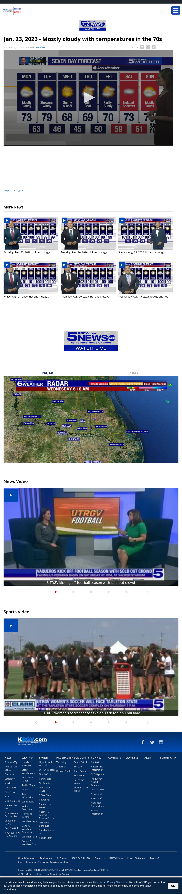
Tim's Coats (80, 771)
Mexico (8, 783)
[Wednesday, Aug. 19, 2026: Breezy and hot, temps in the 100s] (145, 277)
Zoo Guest (79, 775)
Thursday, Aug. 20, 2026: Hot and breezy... (85, 296)
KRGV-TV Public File (81, 858)
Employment (46, 858)
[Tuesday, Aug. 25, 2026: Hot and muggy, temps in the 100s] (31, 233)
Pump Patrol (80, 762)
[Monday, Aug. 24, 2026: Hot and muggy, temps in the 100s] (88, 233)
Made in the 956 (11, 807)
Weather (40, 47)
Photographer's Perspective (13, 814)
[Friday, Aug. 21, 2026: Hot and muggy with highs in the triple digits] (31, 277)
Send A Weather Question (27, 829)
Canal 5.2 (131, 757)
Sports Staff (45, 837)
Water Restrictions (28, 807)
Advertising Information (97, 768)
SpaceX (8, 796)
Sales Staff (96, 798)
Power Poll (44, 799)
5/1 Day (78, 766)
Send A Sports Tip (46, 832)
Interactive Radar (27, 779)
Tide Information (28, 795)
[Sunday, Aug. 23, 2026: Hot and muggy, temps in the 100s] (145, 233)
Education (10, 778)
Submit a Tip (11, 762)
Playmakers (45, 778)
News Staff (97, 794)
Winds (25, 789)
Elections (9, 774)
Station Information (97, 812)
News (8, 757)
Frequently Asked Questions (96, 782)
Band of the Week (45, 805)
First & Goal (45, 774)
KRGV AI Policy (116, 858)
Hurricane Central (27, 815)
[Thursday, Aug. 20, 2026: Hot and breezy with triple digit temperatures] (88, 277)
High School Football (45, 764)
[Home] (24, 10)
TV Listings (62, 762)
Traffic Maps (28, 785)
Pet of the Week (79, 781)
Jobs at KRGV (98, 789)
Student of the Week (81, 789)
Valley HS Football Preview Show (46, 815)
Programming (64, 757)
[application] (88, 98)
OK (173, 885)
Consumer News (10, 822)
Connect (97, 757)
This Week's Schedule (45, 824)
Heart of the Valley (11, 768)
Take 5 (147, 757)
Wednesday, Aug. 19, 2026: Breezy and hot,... (144, 296)
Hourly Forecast (26, 764)
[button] (88, 97)
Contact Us (96, 762)
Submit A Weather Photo (30, 842)
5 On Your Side (12, 800)
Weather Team (30, 836)
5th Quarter (45, 783)
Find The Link (11, 828)
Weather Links (29, 821)
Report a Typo (13, 190)
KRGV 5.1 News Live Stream (13, 834)
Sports (44, 757)
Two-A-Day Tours (44, 789)
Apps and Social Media (97, 804)
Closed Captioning (27, 858)
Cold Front (10, 792)
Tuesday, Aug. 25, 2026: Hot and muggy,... (28, 252)
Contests (114, 757)
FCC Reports (97, 774)
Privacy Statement (136, 858)
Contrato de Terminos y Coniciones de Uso (47, 862)
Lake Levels (28, 801)
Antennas (61, 766)
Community (81, 757)
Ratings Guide (63, 771)
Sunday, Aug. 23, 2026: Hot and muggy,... (142, 252)
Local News (11, 787)
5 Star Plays (45, 795)
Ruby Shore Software (60, 874)
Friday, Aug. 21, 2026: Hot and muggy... (26, 296)
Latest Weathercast (28, 771)
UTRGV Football (47, 769)
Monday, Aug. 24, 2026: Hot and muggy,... (85, 252)
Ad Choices (62, 858)
